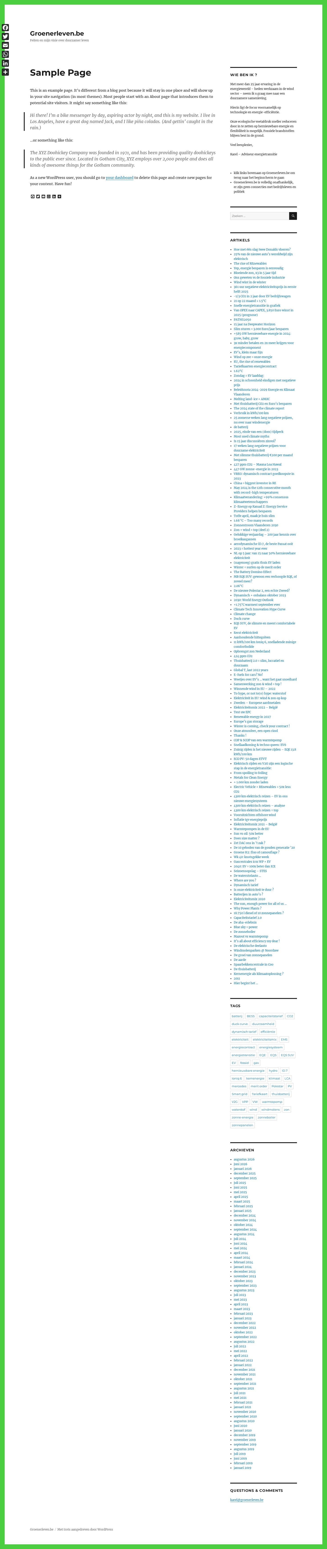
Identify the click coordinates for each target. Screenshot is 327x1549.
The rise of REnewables (250, 263)
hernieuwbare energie (248, 1070)
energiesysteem (271, 1047)
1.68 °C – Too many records (253, 520)
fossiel (244, 1063)
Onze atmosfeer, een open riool (256, 731)
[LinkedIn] (5, 63)
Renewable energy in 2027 (252, 717)
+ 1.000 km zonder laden (251, 782)
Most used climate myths (251, 436)
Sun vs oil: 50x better (248, 834)
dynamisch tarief (244, 1031)
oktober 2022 (243, 1332)
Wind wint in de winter (250, 282)
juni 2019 (240, 1458)
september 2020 (245, 1416)
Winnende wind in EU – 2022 (254, 689)
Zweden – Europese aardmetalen (257, 703)
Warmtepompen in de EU (251, 829)
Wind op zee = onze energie (253, 357)
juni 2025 (240, 1187)
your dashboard (119, 177)
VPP (245, 1102)
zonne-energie (242, 1117)
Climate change (245, 614)
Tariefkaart (259, 1094)
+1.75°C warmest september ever (257, 605)
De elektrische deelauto (250, 946)
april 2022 (241, 1356)
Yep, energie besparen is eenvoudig (258, 268)
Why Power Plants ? (247, 908)
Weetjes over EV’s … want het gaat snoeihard (265, 679)
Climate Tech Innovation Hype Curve (259, 609)
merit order (259, 1086)
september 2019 (245, 1444)
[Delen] (5, 72)
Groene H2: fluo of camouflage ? (256, 852)
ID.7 (285, 1070)
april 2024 (241, 1253)
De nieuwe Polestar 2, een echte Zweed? (262, 591)
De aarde (240, 960)
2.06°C (238, 586)
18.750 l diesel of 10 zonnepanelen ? (259, 913)
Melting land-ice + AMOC (252, 399)
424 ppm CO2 (243, 656)
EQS (273, 1055)
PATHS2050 (242, 320)
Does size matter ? (246, 838)
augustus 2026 (244, 1159)
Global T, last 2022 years (251, 670)
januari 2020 (243, 1430)
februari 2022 (243, 1360)
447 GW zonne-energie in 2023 (256, 469)
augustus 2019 (244, 1449)
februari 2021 (243, 1402)
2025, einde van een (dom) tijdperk (258, 432)
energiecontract (243, 1047)
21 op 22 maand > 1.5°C (250, 301)
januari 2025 (243, 1211)
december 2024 (245, 1215)
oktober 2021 (243, 1379)
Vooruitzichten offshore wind (255, 815)
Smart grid (239, 1094)
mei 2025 (240, 1192)
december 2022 (245, 1323)
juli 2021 (240, 1393)
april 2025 (241, 1197)
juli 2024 (240, 1239)
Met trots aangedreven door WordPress (85, 1529)
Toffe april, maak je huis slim (254, 516)
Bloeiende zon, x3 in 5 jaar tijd (255, 273)
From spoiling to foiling (250, 773)
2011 (237, 978)
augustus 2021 (244, 1388)
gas (256, 1063)
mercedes (239, 1086)
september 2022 (245, 1337)
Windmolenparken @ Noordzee (256, 950)
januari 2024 (243, 1267)
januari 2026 (243, 1169)
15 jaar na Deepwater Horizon (254, 324)
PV (290, 1086)
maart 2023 (242, 1309)
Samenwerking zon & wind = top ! (258, 684)
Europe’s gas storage (248, 721)
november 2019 (245, 1440)
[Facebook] (5, 27)
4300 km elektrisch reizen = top (256, 810)
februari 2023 (243, 1314)
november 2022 (245, 1328)
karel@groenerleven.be (246, 1500)
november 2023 (245, 1276)
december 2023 (244, 1272)
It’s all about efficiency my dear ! (257, 941)
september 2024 (245, 1229)
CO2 (290, 1016)
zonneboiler (266, 1117)
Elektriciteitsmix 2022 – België (256, 707)
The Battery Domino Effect (252, 572)
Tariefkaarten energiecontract (255, 366)
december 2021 (244, 1370)
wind (253, 1109)
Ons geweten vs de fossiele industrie (259, 277)
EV (234, 1063)
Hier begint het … (246, 983)
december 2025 (245, 1173)
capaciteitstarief (271, 1016)
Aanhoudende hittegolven (252, 637)
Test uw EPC (242, 712)
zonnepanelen (242, 1125)
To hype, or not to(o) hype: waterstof (260, 693)
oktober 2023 (243, 1281)
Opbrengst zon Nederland (252, 651)
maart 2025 (242, 1201)
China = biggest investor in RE (255, 483)
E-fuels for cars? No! (248, 675)
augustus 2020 (244, 1421)
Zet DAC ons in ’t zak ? (249, 843)
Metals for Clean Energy (250, 778)
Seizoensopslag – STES (250, 871)
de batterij (241, 427)
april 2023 (241, 1304)
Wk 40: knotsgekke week (251, 857)
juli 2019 (240, 1454)
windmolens (270, 1109)
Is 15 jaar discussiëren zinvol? (255, 441)
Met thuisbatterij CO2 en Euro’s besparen (263, 404)
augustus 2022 (244, 1342)
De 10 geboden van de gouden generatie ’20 (264, 848)
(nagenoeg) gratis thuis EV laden (257, 563)
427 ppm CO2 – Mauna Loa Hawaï (257, 464)
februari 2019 (243, 1463)
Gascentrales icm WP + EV (252, 862)
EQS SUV (287, 1055)
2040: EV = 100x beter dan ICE (254, 866)
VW (255, 1102)
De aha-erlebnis (245, 922)
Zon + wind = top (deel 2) (251, 530)
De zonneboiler (244, 932)
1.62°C (238, 371)
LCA (287, 1078)
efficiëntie (268, 1031)
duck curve (240, 1024)
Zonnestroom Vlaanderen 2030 (256, 525)
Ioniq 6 (237, 1078)
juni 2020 (240, 1426)
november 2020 (245, 1412)
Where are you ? (245, 880)
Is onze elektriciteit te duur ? (254, 890)
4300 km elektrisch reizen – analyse (259, 806)
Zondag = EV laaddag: (249, 376)
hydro (273, 1070)
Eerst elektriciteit (246, 633)
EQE (262, 1055)
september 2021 (245, 1384)
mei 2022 (240, 1351)
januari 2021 (242, 1407)
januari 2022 (243, 1365)
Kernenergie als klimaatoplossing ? (258, 974)
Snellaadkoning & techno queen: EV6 (260, 745)
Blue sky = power (246, 927)
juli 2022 (240, 1346)
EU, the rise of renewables (252, 362)
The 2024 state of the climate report (259, 408)
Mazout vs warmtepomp (251, 936)
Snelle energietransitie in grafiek (257, 306)
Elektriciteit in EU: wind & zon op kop (260, 698)
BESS (251, 1016)
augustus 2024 (244, 1234)
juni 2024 (240, 1243)
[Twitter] (5, 36)
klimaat (274, 1078)
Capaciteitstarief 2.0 (248, 918)
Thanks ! (240, 735)
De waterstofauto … (247, 876)
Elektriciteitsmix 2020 (249, 899)
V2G (235, 1102)
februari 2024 (243, 1262)
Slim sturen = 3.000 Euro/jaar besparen (261, 329)
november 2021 (245, 1374)
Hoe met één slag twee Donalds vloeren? (262, 249)
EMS (284, 1039)
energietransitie (243, 1055)
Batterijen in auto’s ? (248, 894)
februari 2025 (243, 1206)
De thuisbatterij (245, 969)
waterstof (238, 1109)
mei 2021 (240, 1398)
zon (286, 1109)
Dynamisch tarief (246, 885)
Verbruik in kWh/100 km (251, 413)
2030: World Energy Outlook (253, 600)
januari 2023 (242, 1318)
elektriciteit (240, 1039)
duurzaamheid (263, 1024)
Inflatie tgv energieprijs (250, 820)
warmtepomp (272, 1102)
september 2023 (245, 1286)
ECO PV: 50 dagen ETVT (250, 759)
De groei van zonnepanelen (253, 955)
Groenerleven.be (57, 33)
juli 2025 (240, 1183)
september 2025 (245, 1178)
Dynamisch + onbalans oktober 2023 (260, 595)
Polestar (277, 1086)
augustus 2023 (244, 1290)
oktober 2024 (243, 1225)
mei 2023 (240, 1300)
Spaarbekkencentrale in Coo (253, 964)
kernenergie (255, 1078)
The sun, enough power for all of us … (260, 904)
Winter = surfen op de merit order (257, 567)
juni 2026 (240, 1164)
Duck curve (242, 619)
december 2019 (244, 1435)
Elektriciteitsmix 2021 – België (255, 824)
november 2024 (245, 1220)
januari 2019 (242, 1468)
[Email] (5, 45)
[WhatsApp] (5, 54)
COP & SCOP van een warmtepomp (258, 740)
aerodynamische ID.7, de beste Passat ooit (263, 544)
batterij (237, 1016)
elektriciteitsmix (265, 1039)
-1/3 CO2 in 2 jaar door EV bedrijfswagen (262, 296)
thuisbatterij (281, 1094)
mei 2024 (240, 1248)
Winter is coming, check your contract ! (262, 726)
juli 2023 (240, 1295)
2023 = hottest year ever (250, 549)
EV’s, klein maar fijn (248, 352)
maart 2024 (242, 1257)
